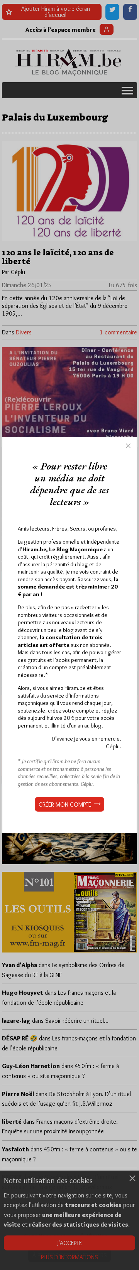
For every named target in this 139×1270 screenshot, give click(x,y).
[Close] (128, 445)
